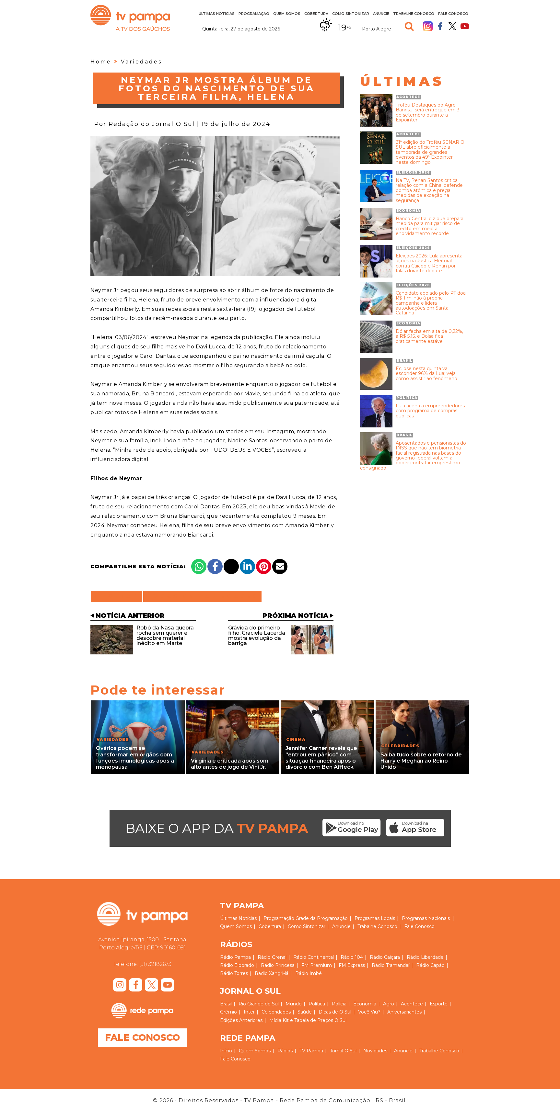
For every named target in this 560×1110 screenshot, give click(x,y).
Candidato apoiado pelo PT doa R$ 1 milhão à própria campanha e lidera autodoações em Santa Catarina (431, 303)
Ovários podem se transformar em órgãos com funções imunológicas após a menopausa (135, 757)
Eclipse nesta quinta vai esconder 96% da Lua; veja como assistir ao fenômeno (426, 373)
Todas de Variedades (202, 596)
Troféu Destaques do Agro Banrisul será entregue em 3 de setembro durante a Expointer (428, 113)
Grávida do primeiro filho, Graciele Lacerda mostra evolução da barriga (256, 635)
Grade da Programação (322, 918)
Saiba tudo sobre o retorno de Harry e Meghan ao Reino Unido (421, 761)
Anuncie (381, 13)
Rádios (285, 1051)
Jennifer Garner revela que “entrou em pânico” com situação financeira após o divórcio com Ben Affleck (321, 757)
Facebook (440, 26)
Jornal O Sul (343, 1051)
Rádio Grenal (272, 957)
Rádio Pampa (235, 957)
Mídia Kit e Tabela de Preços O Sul (307, 1020)
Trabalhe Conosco (413, 13)
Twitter (452, 26)
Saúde (305, 1012)
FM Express (352, 965)
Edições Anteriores (241, 1020)
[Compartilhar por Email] (279, 566)
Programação (278, 918)
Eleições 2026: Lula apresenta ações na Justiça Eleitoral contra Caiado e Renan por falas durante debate (429, 264)
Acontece (412, 1004)
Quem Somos (286, 13)
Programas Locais (375, 918)
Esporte (439, 1004)
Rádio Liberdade (425, 957)
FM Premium (316, 965)
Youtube (465, 26)
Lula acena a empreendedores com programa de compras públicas (430, 410)
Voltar (118, 596)
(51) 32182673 (155, 964)
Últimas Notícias (217, 13)
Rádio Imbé (308, 973)
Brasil (226, 1004)
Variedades (141, 62)
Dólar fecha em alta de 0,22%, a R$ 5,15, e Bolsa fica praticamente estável (429, 336)
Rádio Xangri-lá (271, 973)
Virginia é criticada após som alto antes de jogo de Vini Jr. (229, 764)
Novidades (375, 1051)
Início (226, 1051)
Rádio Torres (234, 973)
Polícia (339, 1004)
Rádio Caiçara (385, 957)
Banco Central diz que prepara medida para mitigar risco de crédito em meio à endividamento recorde (429, 226)
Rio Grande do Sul (259, 1004)
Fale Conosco (453, 13)
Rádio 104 (352, 957)
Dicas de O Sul (335, 1012)
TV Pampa (130, 18)
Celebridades (276, 1012)
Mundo (294, 1004)
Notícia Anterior (130, 615)
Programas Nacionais (426, 918)
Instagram (428, 26)
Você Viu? (369, 1012)
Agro (388, 1004)
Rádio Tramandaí (390, 965)
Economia (364, 1004)
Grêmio (228, 1012)
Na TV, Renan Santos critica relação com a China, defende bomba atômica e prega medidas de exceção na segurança (429, 190)
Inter (249, 1012)
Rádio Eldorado (237, 965)
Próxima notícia (295, 615)
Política (317, 1004)
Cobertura (316, 13)
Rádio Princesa (278, 965)
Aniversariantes (404, 1012)
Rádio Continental (313, 957)
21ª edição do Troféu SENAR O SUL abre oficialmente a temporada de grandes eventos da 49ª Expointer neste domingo (430, 152)
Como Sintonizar (350, 13)
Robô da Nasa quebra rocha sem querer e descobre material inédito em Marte (165, 635)
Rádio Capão (430, 965)
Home (100, 62)
